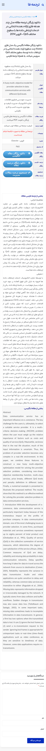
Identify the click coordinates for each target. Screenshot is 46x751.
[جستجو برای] (43, 6)
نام (43, 718)
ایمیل (42, 729)
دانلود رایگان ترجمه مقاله (16, 164)
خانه (34, 17)
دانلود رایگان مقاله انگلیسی (16, 154)
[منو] (3, 6)
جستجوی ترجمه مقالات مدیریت (16, 173)
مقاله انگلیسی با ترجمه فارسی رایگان (20, 17)
